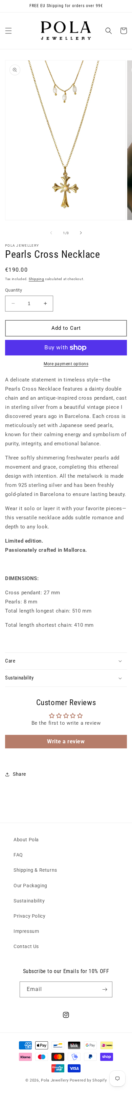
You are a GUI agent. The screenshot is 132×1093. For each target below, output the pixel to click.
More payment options (66, 364)
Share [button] (19, 774)
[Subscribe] (104, 989)
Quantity (13, 290)
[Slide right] (80, 232)
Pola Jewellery (55, 1080)
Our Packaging (30, 885)
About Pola (26, 839)
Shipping (36, 279)
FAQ (18, 855)
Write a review (66, 741)
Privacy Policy (29, 916)
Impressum (26, 931)
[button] (8, 30)
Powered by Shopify (88, 1080)
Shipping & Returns (35, 870)
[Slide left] (51, 232)
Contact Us (26, 946)
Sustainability (29, 900)
